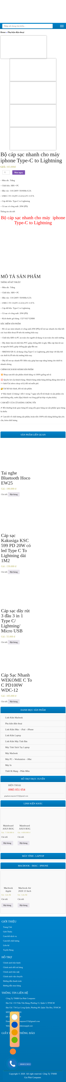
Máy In (8, 765)
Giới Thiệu (7, 931)
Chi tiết (4, 494)
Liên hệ (6, 945)
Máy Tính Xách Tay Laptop (17, 747)
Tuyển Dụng (8, 950)
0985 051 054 (16, 789)
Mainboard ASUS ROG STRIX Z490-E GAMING (8, 827)
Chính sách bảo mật (11, 972)
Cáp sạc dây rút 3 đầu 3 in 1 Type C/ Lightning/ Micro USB (15, 620)
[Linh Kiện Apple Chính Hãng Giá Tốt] (23, 11)
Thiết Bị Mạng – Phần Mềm (17, 771)
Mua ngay (18, 172)
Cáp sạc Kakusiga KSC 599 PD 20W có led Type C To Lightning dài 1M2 (16, 548)
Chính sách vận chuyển (13, 976)
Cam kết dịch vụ (10, 936)
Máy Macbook (11, 753)
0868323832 (25, 1064)
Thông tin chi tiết (7, 211)
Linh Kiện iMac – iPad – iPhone (19, 729)
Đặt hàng (14, 494)
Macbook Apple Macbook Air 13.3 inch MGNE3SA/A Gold (8, 890)
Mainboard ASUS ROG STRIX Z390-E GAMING (24, 827)
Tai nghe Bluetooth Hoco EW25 (15, 477)
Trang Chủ (7, 927)
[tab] (33, 211)
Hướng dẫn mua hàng (12, 985)
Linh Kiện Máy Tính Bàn (16, 741)
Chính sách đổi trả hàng (13, 967)
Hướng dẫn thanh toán (12, 981)
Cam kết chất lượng (11, 941)
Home (3, 32)
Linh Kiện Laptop (13, 735)
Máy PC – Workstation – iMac (18, 759)
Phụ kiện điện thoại (16, 32)
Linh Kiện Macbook (14, 718)
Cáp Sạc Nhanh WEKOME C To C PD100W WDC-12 (16, 682)
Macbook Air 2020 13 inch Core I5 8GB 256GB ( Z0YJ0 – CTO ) (24, 890)
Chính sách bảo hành (12, 963)
